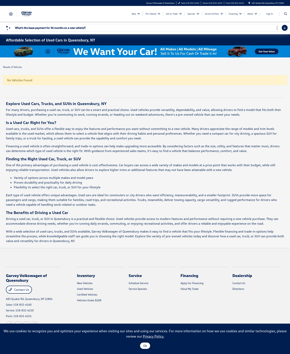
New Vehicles (85, 283)
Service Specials (138, 288)
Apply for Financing (192, 283)
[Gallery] (145, 51)
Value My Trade (189, 288)
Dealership (242, 275)
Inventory (86, 275)
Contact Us (21, 290)
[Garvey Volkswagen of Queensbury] (24, 13)
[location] (249, 3)
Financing (189, 275)
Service (135, 275)
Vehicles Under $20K (89, 300)
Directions (238, 288)
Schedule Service (138, 283)
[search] (285, 13)
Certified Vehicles (87, 294)
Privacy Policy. (153, 336)
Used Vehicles (85, 288)
